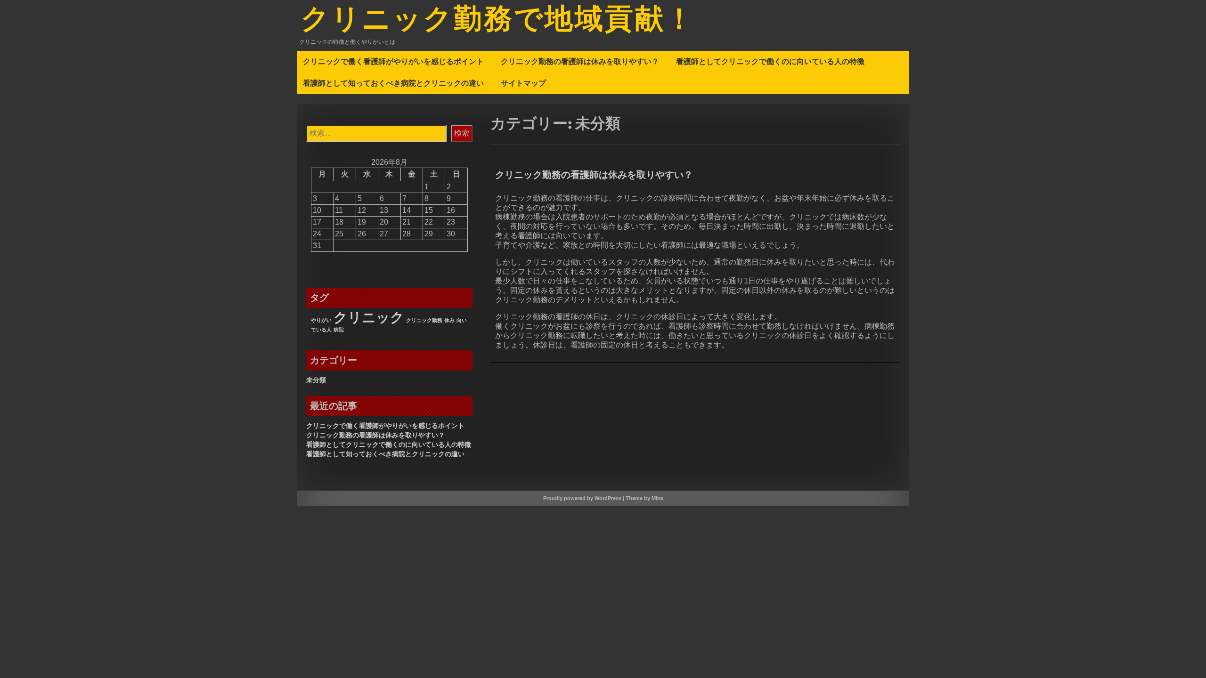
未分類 (316, 380)
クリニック (369, 317)
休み (449, 320)
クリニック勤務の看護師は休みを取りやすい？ (580, 61)
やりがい (321, 320)
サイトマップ (523, 83)
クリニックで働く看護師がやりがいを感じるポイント (393, 61)
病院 (339, 329)
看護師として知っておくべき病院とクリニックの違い (393, 83)
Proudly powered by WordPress (582, 498)
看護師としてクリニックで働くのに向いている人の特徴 (770, 61)
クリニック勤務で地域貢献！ (498, 20)
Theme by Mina (644, 498)
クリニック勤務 (424, 320)
